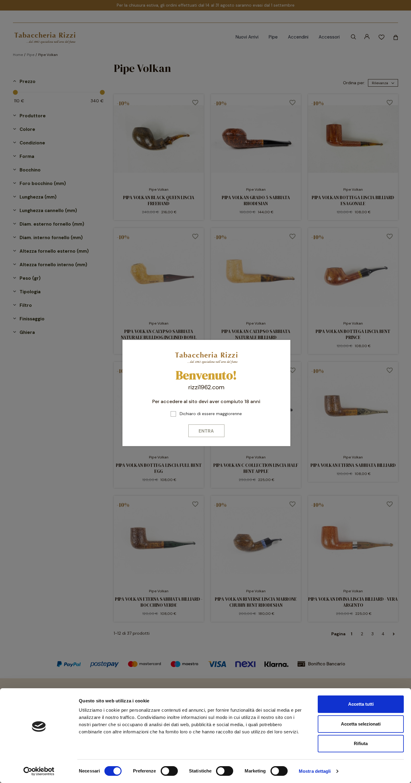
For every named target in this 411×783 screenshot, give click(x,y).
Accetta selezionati (361, 723)
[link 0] (39, 771)
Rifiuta (361, 743)
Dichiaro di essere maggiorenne (211, 413)
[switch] (169, 771)
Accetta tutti (361, 704)
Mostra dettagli (315, 771)
